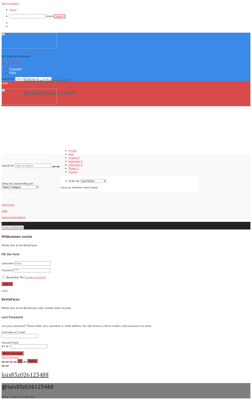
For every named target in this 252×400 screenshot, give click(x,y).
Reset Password (12, 353)
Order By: (74, 181)
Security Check (10, 344)
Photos (74, 168)
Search (50, 16)
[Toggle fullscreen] (11, 361)
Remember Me (15, 277)
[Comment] (24, 361)
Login (5, 83)
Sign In (7, 283)
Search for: (8, 79)
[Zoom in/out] (15, 361)
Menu (12, 83)
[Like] (19, 361)
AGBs (5, 211)
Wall (71, 154)
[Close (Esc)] (3, 361)
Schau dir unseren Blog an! (17, 183)
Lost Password (10, 357)
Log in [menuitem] (13, 9)
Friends (74, 157)
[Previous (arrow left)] (3, 365)
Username (8, 263)
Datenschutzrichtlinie (14, 217)
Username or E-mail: (13, 332)
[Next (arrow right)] (7, 365)
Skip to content (10, 62)
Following (75, 161)
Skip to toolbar (10, 3)
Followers (76, 165)
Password (8, 270)
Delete (32, 360)
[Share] (7, 361)
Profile (73, 150)
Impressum (8, 204)
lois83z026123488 (25, 375)
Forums (73, 172)
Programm (15, 23)
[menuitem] (129, 16)
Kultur (12, 26)
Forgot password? (35, 277)
